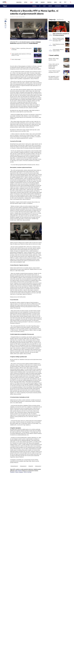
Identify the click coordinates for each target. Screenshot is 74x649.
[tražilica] (70, 2)
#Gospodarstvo (23, 466)
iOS (16, 470)
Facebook (12, 472)
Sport (36, 2)
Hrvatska (34, 5)
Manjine (50, 5)
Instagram (20, 472)
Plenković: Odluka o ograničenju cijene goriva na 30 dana (21, 49)
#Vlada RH (31, 466)
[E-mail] (7, 26)
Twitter (16, 472)
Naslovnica (18, 2)
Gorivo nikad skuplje (16, 59)
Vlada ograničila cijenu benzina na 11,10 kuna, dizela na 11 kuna (21, 54)
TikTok (25, 472)
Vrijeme (65, 5)
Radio (55, 2)
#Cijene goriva (38, 466)
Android (20, 470)
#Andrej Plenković (14, 466)
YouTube (29, 472)
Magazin (43, 2)
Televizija (49, 2)
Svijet (44, 5)
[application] (26, 231)
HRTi (60, 2)
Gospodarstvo (58, 5)
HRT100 (25, 2)
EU (39, 5)
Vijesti (31, 2)
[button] (26, 231)
